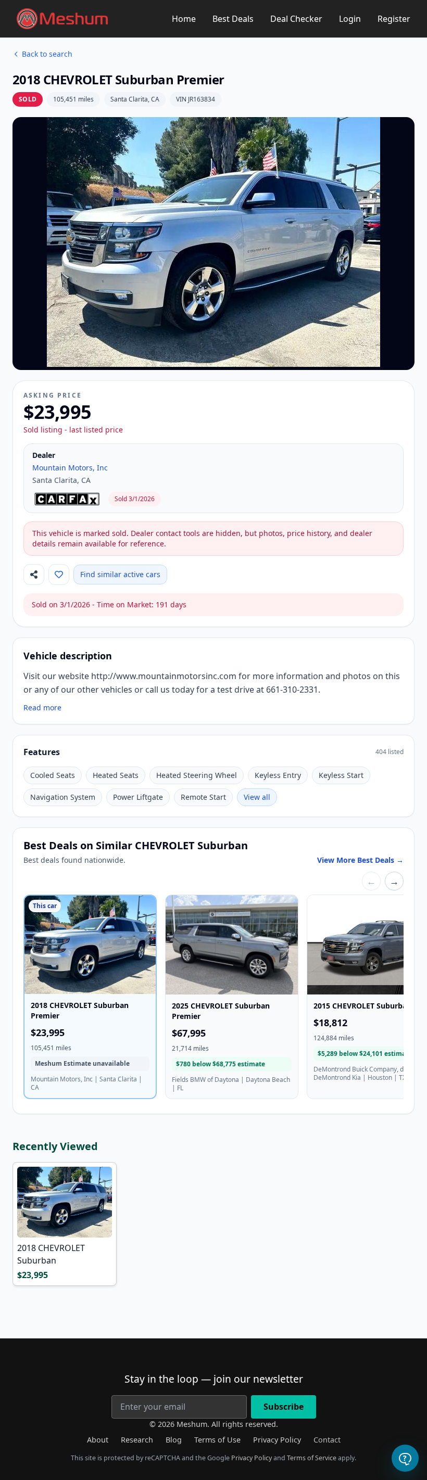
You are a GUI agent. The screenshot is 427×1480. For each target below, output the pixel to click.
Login (350, 18)
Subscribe (283, 1406)
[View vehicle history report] (68, 499)
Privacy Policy (277, 1440)
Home (184, 18)
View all (257, 797)
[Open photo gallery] (213, 242)
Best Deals (233, 18)
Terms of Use (217, 1440)
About (97, 1440)
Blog (174, 1440)
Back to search (47, 54)
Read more (42, 707)
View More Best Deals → (360, 860)
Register (394, 18)
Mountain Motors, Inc (70, 468)
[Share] (33, 574)
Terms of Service (311, 1457)
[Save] (58, 574)
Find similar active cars (120, 574)
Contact (327, 1440)
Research (137, 1440)
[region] (213, 999)
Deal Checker (296, 18)
